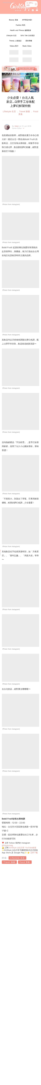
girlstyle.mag (7, 845)
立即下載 (34, 852)
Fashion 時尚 (20, 25)
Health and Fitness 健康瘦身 (20, 30)
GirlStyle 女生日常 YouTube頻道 (22, 847)
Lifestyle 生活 (11, 35)
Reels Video (27, 46)
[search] (37, 8)
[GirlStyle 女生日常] (20, 7)
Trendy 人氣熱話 (15, 41)
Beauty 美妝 (13, 20)
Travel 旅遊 (24, 111)
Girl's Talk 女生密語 (27, 35)
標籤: (5, 858)
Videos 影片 (14, 46)
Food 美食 (25, 862)
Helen (17, 126)
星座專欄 (29, 41)
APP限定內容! (27, 20)
